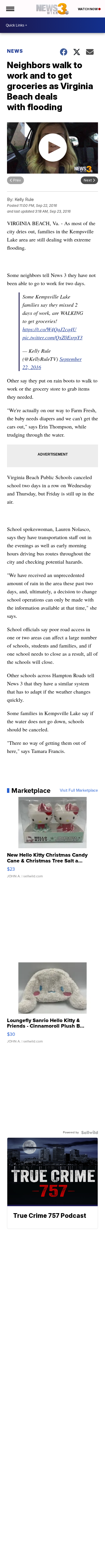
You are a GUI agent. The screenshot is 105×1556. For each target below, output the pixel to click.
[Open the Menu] (9, 8)
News (15, 51)
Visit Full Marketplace (79, 790)
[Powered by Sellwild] (89, 1132)
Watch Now (88, 9)
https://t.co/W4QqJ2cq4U (49, 329)
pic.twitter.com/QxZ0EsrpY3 (52, 337)
